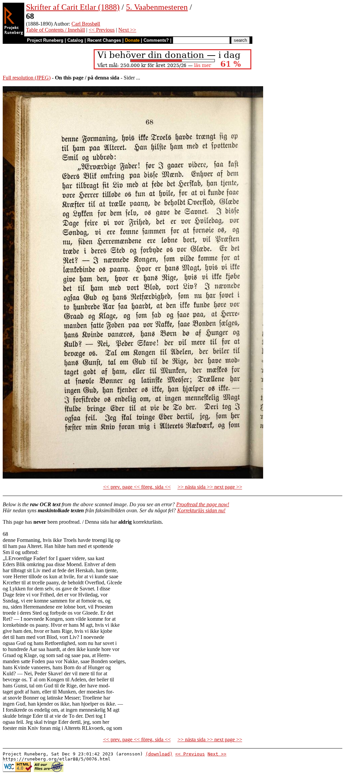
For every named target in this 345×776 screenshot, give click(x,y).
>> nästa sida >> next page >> (210, 487)
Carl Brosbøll (85, 24)
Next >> (127, 30)
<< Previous (102, 30)
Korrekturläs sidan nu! (201, 510)
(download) (159, 753)
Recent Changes (104, 40)
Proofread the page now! (202, 504)
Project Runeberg (45, 40)
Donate (132, 40)
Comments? (156, 40)
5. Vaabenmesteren (157, 7)
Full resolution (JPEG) (27, 77)
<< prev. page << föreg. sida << (137, 487)
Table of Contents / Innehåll (55, 30)
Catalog (75, 40)
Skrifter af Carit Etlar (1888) (73, 7)
